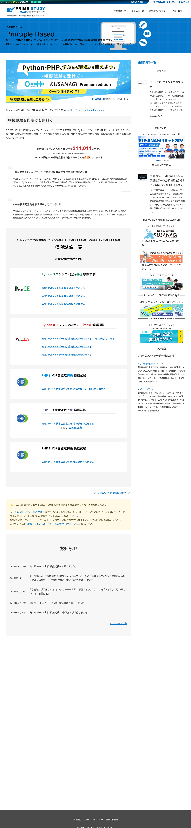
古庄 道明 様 (75, 427)
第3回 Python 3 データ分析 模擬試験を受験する (66, 354)
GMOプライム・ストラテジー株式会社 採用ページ (51, 523)
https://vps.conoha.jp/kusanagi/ (87, 110)
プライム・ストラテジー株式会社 (26, 511)
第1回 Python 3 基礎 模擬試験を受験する (63, 287)
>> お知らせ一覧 (118, 623)
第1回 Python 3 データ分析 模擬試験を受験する (66, 338)
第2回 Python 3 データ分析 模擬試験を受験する (66, 346)
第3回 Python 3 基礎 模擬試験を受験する (63, 304)
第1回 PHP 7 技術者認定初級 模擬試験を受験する (68, 462)
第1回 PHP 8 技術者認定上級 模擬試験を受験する (68, 423)
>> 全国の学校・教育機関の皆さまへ (112, 492)
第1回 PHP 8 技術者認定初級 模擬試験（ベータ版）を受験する (73, 389)
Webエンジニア (147, 389)
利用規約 (77, 819)
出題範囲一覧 (147, 62)
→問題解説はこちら (104, 338)
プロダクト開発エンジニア (151, 363)
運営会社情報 (112, 819)
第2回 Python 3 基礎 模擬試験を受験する (63, 296)
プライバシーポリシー (93, 819)
